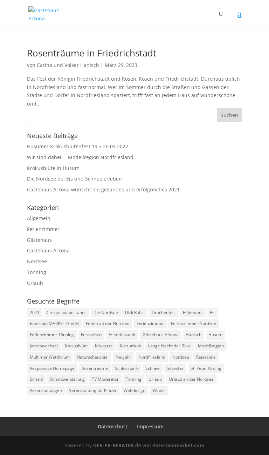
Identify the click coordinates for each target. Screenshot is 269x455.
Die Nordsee (106, 312)
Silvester (175, 368)
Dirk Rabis (135, 312)
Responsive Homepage (52, 368)
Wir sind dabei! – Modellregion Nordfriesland (80, 157)
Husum (215, 335)
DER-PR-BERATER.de (117, 445)
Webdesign (134, 390)
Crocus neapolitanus (67, 312)
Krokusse (104, 346)
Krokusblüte (76, 346)
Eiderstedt (193, 312)
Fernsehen (91, 335)
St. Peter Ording (206, 368)
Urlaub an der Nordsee (191, 379)
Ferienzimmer (43, 229)
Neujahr (123, 357)
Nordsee (37, 261)
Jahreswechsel (44, 346)
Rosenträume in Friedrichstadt (91, 53)
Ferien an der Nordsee (108, 323)
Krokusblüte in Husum (53, 168)
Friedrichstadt (122, 335)
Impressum (150, 426)
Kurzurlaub (130, 346)
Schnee (152, 368)
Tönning (36, 272)
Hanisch (193, 335)
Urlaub (35, 283)
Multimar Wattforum (50, 357)
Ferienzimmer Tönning (52, 335)
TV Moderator (105, 379)
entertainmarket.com (178, 445)
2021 (35, 312)
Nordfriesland (151, 357)
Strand (36, 379)
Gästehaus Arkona (48, 250)
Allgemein (38, 218)
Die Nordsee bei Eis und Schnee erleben (74, 178)
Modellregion (211, 346)
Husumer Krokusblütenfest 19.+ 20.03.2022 (77, 146)
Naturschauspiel (93, 357)
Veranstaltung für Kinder (93, 390)
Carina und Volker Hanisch (68, 65)
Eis (212, 312)
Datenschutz (113, 426)
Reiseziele (206, 357)
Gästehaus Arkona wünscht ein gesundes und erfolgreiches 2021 (103, 189)
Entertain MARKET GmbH (54, 323)
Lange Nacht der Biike (169, 346)
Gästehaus (39, 240)
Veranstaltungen (46, 390)
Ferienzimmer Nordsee (193, 323)
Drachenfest (164, 312)
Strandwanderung (67, 379)
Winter (158, 390)
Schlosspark (126, 368)
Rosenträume (95, 368)
